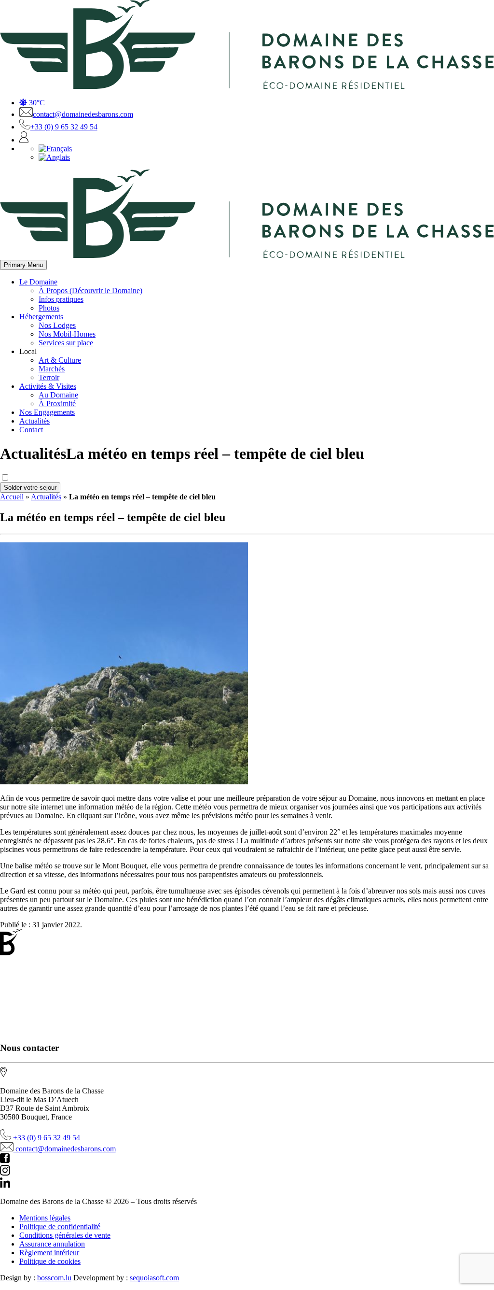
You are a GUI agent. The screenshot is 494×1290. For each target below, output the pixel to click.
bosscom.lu (54, 1278)
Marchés (52, 369)
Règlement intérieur (49, 1252)
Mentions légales (44, 1218)
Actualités (34, 421)
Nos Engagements (47, 412)
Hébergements (41, 316)
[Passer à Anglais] (54, 157)
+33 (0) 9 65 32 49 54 (63, 127)
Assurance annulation (52, 1244)
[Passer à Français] (55, 148)
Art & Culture (60, 360)
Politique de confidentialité (59, 1226)
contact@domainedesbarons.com (83, 114)
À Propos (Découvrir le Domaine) (90, 290)
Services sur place (66, 343)
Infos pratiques (61, 299)
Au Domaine (58, 395)
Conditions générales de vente (64, 1235)
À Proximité (57, 403)
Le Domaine (38, 282)
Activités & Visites (47, 386)
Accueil (12, 497)
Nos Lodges (57, 325)
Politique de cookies (50, 1261)
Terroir (49, 377)
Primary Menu (23, 265)
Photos (49, 308)
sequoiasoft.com (154, 1278)
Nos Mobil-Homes (67, 334)
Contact (31, 429)
